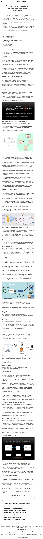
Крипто (13, 12)
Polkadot (14, 52)
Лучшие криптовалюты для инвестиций (12, 517)
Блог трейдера (21, 1)
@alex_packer (35, 531)
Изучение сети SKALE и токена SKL (12, 505)
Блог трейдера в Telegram (21, 529)
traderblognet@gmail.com (21, 531)
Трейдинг (3, 526)
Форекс (26, 526)
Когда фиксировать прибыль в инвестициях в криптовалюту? (17, 515)
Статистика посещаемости (15, 532)
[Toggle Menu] (1, 1)
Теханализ (8, 526)
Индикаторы (14, 526)
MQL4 (30, 526)
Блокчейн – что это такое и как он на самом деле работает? (17, 503)
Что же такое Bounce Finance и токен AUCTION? (14, 519)
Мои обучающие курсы (18, 497)
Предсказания (23, 527)
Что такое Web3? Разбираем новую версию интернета (16, 514)
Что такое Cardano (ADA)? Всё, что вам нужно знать (15, 512)
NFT (18, 527)
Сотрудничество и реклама (28, 532)
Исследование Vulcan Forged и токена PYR (13, 508)
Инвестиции (35, 526)
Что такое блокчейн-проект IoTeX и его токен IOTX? (15, 510)
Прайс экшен (21, 526)
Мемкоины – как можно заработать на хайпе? (14, 506)
